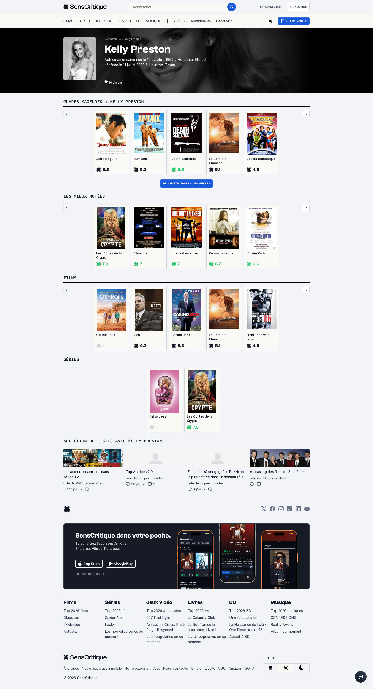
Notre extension (137, 668)
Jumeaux (141, 159)
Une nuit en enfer (184, 253)
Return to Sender (221, 253)
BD (232, 602)
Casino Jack (180, 335)
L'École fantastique (261, 159)
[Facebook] (272, 510)
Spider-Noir (114, 617)
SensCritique (112, 39)
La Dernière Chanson (217, 161)
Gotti (137, 335)
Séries (112, 602)
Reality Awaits (282, 624)
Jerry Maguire (106, 159)
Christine (140, 253)
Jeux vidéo (159, 602)
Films (69, 602)
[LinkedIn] (298, 510)
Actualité (70, 631)
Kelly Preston (132, 39)
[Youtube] (307, 510)
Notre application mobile (102, 668)
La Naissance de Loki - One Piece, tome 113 (247, 627)
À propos (71, 668)
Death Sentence (183, 159)
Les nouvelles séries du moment (124, 634)
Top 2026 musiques (287, 611)
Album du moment (286, 631)
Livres (195, 602)
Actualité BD (239, 636)
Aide (156, 668)
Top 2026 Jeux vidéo (163, 611)
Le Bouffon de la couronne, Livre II (202, 627)
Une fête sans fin (243, 617)
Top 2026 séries (118, 611)
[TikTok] (289, 510)
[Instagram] (281, 510)
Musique (281, 602)
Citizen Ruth (256, 253)
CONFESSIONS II (285, 617)
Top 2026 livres (200, 611)
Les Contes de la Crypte (109, 255)
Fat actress (157, 416)
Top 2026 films (75, 611)
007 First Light (158, 617)
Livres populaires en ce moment (207, 639)
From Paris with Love (258, 337)
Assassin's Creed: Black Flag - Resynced (165, 627)
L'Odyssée (71, 624)
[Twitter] (263, 510)
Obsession (71, 617)
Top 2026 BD (240, 611)
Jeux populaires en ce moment (164, 639)
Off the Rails (105, 335)
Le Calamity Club (201, 617)
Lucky (110, 624)
